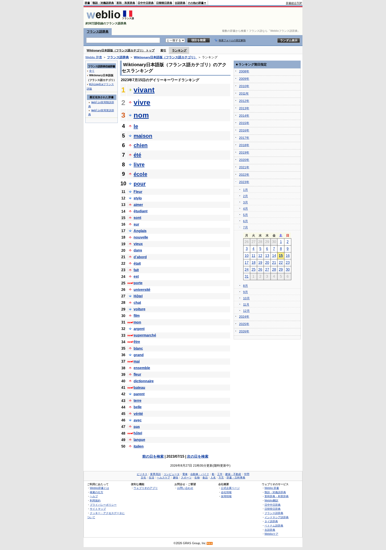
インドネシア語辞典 (276, 517)
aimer (138, 205)
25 (254, 269)
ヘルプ (94, 496)
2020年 (244, 160)
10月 (246, 298)
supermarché (145, 335)
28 (274, 269)
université (142, 290)
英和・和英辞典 (125, 3)
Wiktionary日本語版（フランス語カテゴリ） (165, 57)
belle (138, 407)
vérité (138, 414)
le (136, 126)
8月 (245, 286)
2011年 (244, 93)
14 (274, 256)
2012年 (244, 101)
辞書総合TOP (294, 3)
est (136, 276)
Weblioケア (271, 533)
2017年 (244, 138)
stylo (138, 198)
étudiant (140, 211)
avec (138, 420)
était (137, 263)
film (137, 315)
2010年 (244, 86)
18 (254, 262)
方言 (221, 477)
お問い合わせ (185, 488)
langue (139, 440)
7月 (245, 227)
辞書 (87, 3)
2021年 (244, 167)
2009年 (244, 78)
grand (139, 355)
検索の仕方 (96, 492)
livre (139, 164)
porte (138, 283)
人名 (213, 477)
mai (137, 361)
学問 (246, 474)
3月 (245, 202)
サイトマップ (98, 508)
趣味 (175, 477)
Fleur (138, 192)
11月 (246, 304)
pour (140, 184)
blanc (138, 348)
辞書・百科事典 (236, 477)
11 (253, 256)
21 (274, 262)
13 (267, 256)
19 (260, 262)
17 (247, 262)
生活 (151, 477)
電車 (185, 474)
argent (139, 329)
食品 (205, 477)
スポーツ (186, 477)
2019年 (244, 152)
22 (281, 262)
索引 (163, 50)
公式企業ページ (230, 488)
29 (281, 269)
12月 (246, 311)
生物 (197, 477)
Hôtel (138, 296)
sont (137, 218)
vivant (144, 90)
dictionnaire (144, 381)
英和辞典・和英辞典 (276, 496)
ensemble (142, 368)
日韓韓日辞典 (164, 3)
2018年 (244, 145)
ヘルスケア (163, 477)
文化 (143, 477)
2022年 (244, 174)
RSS (209, 543)
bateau (139, 387)
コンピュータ (172, 474)
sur (136, 224)
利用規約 (95, 500)
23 (288, 262)
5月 (245, 215)
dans (138, 250)
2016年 (244, 130)
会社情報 (226, 492)
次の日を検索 (197, 456)
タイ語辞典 (271, 521)
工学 (219, 474)
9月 (245, 292)
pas (137, 427)
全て (91, 70)
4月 (245, 208)
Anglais (140, 231)
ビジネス (142, 474)
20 (267, 262)
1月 (245, 190)
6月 (245, 221)
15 (281, 256)
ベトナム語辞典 (273, 525)
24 (247, 269)
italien (139, 446)
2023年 (244, 182)
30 (288, 269)
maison (143, 136)
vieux (138, 244)
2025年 (244, 324)
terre (137, 400)
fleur (137, 374)
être (137, 342)
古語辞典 (180, 3)
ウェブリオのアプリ (146, 488)
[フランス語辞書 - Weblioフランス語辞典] (110, 19)
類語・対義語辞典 (103, 3)
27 (267, 269)
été (137, 155)
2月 (245, 196)
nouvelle (141, 237)
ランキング (179, 50)
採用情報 (226, 496)
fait (136, 270)
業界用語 (155, 474)
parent (139, 394)
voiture (139, 309)
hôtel (138, 433)
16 (288, 256)
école (140, 174)
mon (137, 322)
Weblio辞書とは (99, 488)
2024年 (244, 316)
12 (260, 256)
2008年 (244, 71)
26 (260, 269)
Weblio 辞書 (93, 57)
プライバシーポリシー (103, 504)
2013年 (244, 108)
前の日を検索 (153, 456)
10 (247, 256)
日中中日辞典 (146, 3)
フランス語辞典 (98, 31)
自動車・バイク (199, 474)
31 (247, 276)
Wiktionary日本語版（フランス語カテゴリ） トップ (121, 50)
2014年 (244, 115)
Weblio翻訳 (271, 500)
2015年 (244, 123)
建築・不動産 (233, 474)
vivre (142, 102)
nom (141, 115)
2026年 (244, 331)
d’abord (140, 257)
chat (137, 303)
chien (141, 145)
